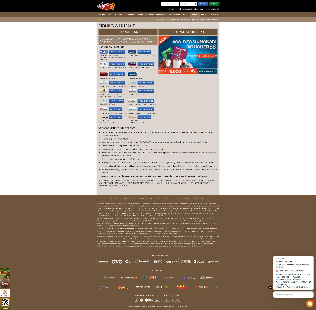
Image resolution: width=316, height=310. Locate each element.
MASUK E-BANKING (117, 52)
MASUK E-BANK (144, 52)
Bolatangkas (161, 15)
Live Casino (111, 15)
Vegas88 (100, 203)
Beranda (101, 15)
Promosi (204, 15)
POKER (185, 15)
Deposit (195, 15)
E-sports (150, 15)
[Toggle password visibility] (195, 3)
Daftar (214, 4)
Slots (122, 15)
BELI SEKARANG (206, 56)
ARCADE (131, 15)
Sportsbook (174, 15)
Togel (140, 15)
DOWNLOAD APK (116, 101)
